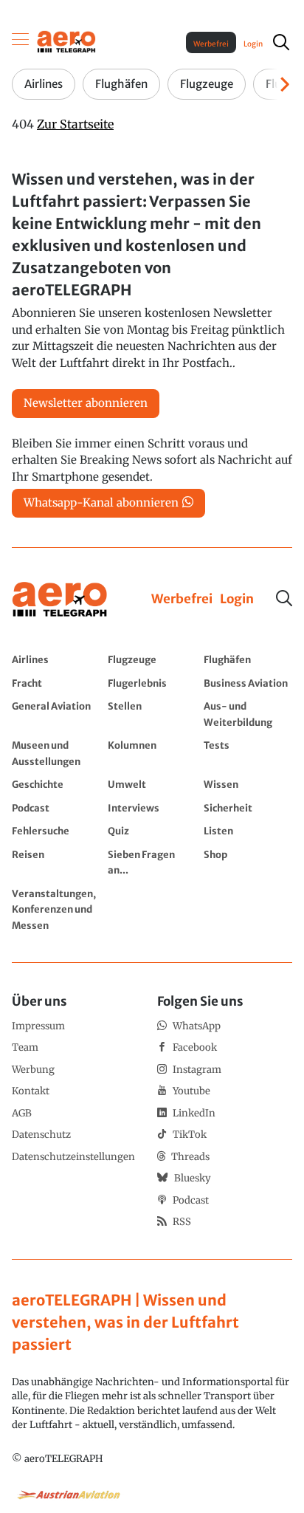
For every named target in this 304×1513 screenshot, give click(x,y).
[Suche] (284, 598)
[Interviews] (152, 808)
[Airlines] (56, 659)
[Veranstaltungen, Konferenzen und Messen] (56, 909)
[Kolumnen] (152, 753)
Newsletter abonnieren (86, 403)
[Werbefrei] (182, 599)
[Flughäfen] (248, 659)
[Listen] (248, 831)
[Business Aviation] (248, 683)
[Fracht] (56, 683)
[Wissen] (248, 784)
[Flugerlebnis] (152, 683)
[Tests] (248, 753)
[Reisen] (56, 862)
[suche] (281, 42)
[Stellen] (152, 714)
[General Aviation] (56, 714)
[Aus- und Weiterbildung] (248, 714)
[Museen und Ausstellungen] (56, 753)
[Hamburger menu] (21, 42)
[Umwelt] (152, 784)
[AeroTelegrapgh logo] (60, 599)
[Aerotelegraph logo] (66, 41)
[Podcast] (56, 808)
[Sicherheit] (248, 808)
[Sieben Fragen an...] (152, 862)
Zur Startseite (75, 124)
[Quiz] (152, 831)
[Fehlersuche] (56, 831)
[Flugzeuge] (152, 659)
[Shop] (248, 862)
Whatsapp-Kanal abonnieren (101, 502)
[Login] (237, 599)
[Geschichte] (56, 784)
